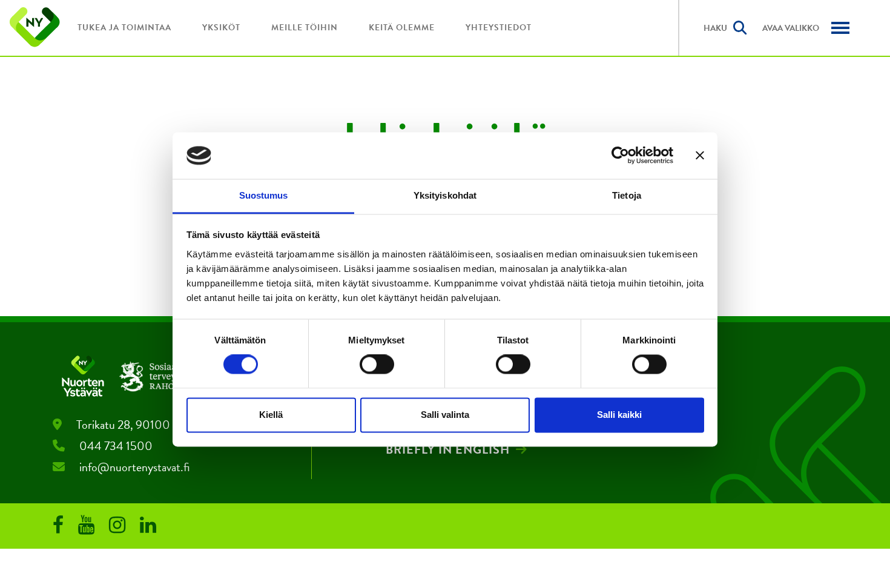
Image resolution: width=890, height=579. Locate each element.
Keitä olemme (402, 27)
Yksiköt (221, 27)
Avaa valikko (790, 28)
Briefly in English (448, 449)
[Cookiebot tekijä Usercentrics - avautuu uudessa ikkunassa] (620, 156)
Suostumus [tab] (263, 195)
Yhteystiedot (499, 27)
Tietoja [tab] (626, 195)
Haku (715, 28)
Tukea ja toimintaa (124, 27)
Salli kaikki (619, 414)
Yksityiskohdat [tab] (445, 195)
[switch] (377, 364)
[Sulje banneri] (700, 155)
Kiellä (271, 414)
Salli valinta (445, 414)
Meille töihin (304, 27)
